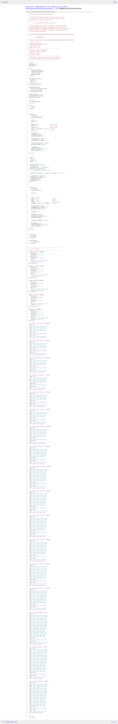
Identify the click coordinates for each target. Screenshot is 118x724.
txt (112, 721)
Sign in (115, 2)
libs (49, 6)
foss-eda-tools (30, 6)
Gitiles (8, 722)
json (115, 721)
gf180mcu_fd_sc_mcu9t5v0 (59, 6)
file (53, 11)
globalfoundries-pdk (41, 6)
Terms (15, 722)
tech (57, 8)
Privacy (12, 722)
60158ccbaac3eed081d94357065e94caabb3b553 (39, 8)
